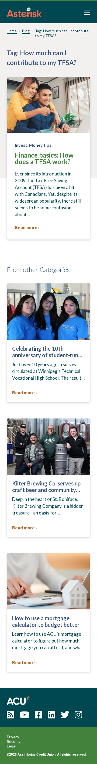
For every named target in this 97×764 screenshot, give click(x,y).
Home (12, 30)
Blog (26, 30)
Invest (21, 145)
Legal (11, 746)
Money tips (40, 145)
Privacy (13, 737)
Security (13, 741)
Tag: (62, 33)
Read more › (27, 227)
